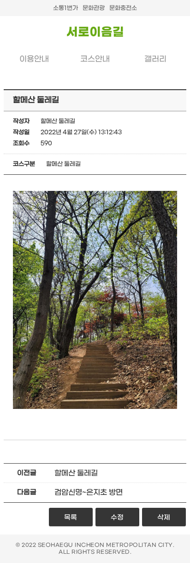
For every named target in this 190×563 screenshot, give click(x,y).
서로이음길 (95, 32)
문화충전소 (123, 8)
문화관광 (94, 8)
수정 (117, 518)
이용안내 (34, 59)
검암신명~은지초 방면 (88, 492)
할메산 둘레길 (76, 473)
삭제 (163, 518)
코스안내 (95, 59)
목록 (70, 518)
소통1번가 (65, 8)
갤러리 (155, 59)
